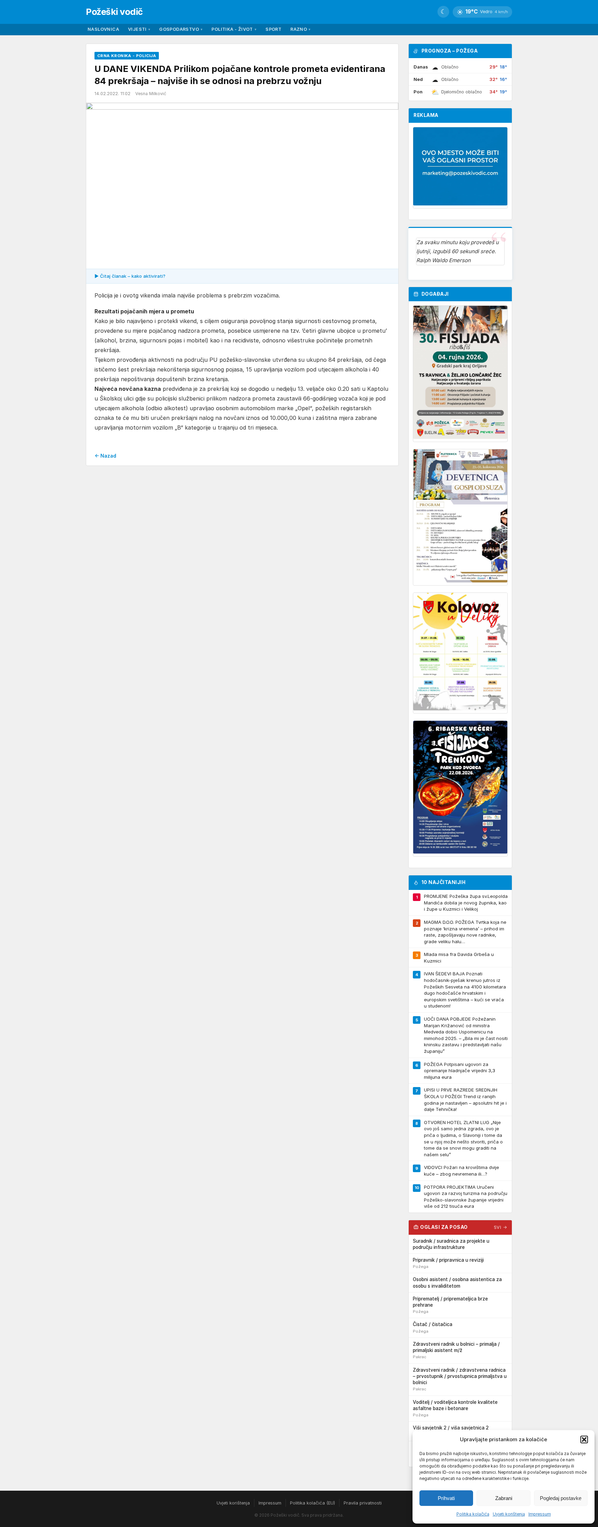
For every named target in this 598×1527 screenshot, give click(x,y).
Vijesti (139, 29)
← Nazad (105, 456)
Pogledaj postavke (560, 1498)
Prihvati (446, 1498)
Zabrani (503, 1498)
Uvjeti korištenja (509, 1514)
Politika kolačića (472, 1514)
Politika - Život (233, 29)
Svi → (500, 1227)
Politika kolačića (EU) (312, 1503)
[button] (584, 1439)
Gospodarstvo (180, 29)
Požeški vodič (114, 11)
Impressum (539, 1514)
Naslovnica (103, 29)
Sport (273, 29)
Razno (300, 29)
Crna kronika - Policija (126, 55)
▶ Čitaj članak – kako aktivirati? (129, 276)
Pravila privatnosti (363, 1503)
